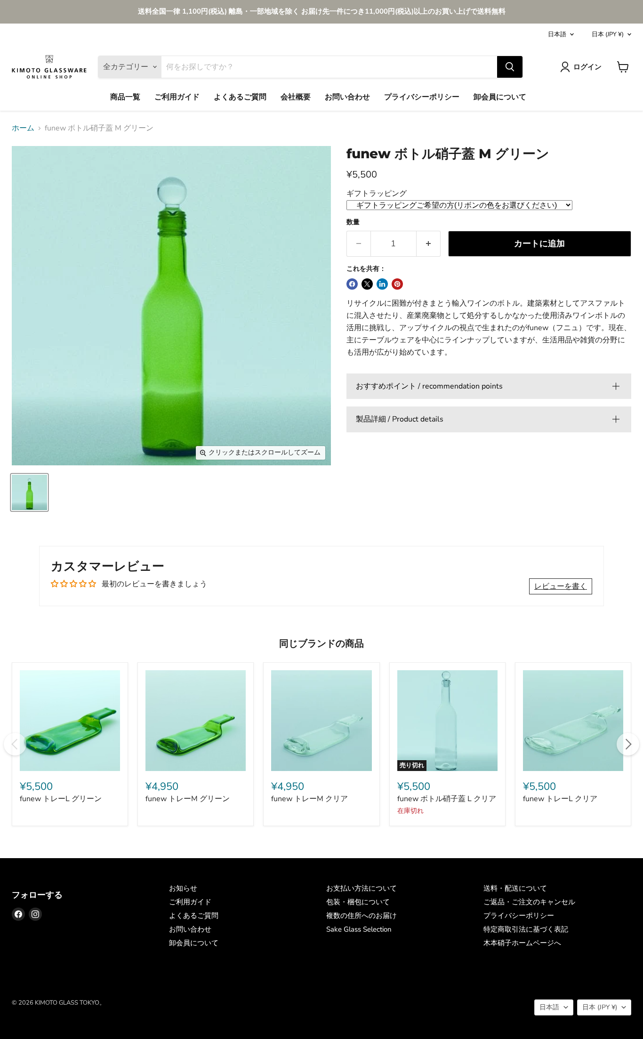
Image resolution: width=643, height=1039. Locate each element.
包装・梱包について (358, 902)
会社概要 (296, 97)
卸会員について (500, 97)
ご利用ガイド (177, 97)
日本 (608, 34)
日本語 (557, 34)
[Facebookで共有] (352, 284)
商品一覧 (125, 97)
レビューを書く (560, 586)
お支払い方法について (361, 888)
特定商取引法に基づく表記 (525, 929)
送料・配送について (515, 888)
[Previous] (15, 744)
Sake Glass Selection (359, 929)
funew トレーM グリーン (187, 799)
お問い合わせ (347, 97)
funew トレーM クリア (309, 799)
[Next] (628, 744)
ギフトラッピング (376, 193)
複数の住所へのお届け (361, 915)
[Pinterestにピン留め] (397, 284)
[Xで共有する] (367, 284)
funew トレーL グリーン (61, 799)
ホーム (23, 128)
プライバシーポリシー (421, 97)
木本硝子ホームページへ (522, 943)
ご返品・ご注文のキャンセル (529, 902)
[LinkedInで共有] (382, 284)
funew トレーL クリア (560, 799)
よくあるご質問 (240, 97)
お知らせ (183, 888)
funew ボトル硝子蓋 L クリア (446, 799)
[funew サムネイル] (29, 492)
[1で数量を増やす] (429, 244)
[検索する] (509, 67)
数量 (353, 222)
